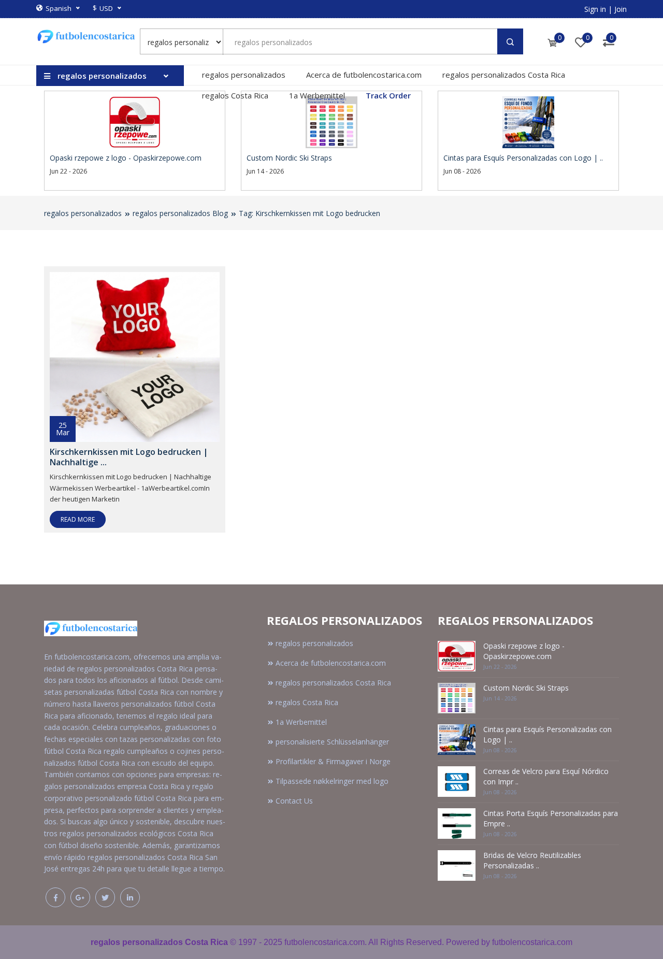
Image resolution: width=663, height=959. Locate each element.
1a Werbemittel (317, 95)
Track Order (388, 95)
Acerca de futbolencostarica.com (364, 74)
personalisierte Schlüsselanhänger (332, 742)
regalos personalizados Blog (180, 213)
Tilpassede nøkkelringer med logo (332, 781)
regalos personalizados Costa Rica (503, 74)
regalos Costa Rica (235, 95)
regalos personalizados (243, 74)
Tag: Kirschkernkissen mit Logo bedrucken (309, 213)
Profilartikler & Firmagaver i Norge (333, 761)
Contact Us (294, 801)
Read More (78, 519)
